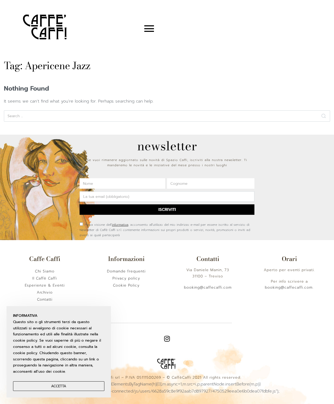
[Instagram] (167, 338)
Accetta (58, 386)
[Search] (323, 116)
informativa (120, 224)
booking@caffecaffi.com (208, 287)
